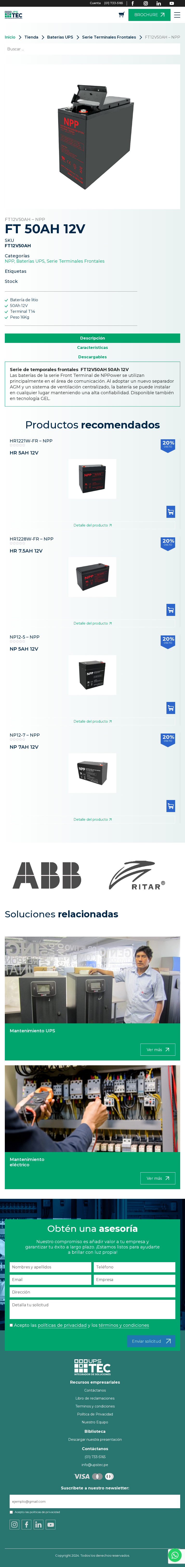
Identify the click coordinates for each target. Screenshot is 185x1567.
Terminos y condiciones (95, 1406)
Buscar (168, 49)
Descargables (92, 357)
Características (92, 347)
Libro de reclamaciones (94, 1398)
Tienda (31, 37)
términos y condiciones (124, 1325)
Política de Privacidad (95, 1414)
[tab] (92, 338)
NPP (9, 261)
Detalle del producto (90, 525)
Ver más (154, 1049)
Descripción (92, 338)
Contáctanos (95, 1390)
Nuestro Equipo (95, 1422)
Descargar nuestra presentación (95, 1439)
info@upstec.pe (95, 1465)
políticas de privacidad (62, 1325)
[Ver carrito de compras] (122, 16)
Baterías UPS (60, 37)
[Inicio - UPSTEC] (14, 15)
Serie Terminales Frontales (109, 37)
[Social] (136, 3)
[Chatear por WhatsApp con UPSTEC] (175, 1556)
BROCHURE (146, 15)
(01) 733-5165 (113, 3)
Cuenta (95, 3)
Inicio (10, 37)
